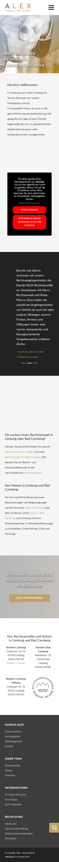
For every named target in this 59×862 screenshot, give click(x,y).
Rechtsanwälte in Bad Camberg (23, 457)
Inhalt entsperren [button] (29, 210)
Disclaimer (10, 838)
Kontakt (9, 746)
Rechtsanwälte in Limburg (20, 452)
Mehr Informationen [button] (29, 203)
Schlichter (10, 775)
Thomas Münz (24, 857)
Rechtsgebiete (12, 736)
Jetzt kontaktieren (29, 598)
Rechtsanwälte (12, 765)
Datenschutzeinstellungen (19, 833)
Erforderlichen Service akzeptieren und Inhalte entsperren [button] (29, 221)
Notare (8, 770)
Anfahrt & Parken (16, 663)
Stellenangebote (13, 741)
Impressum (11, 824)
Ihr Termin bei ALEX (15, 795)
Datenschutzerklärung (16, 829)
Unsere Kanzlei (13, 731)
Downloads (11, 799)
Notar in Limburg (34, 507)
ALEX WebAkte (13, 804)
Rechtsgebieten (33, 473)
